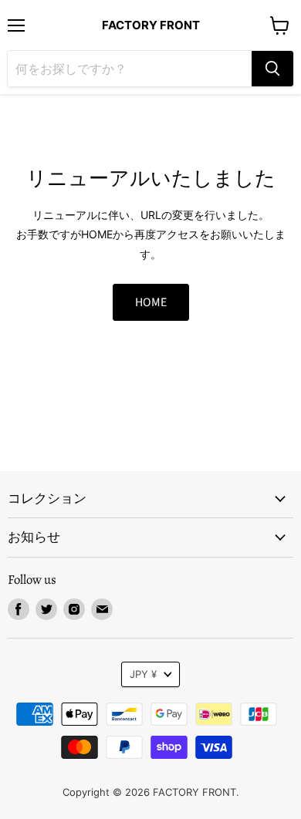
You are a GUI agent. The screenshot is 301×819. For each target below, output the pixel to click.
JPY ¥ (143, 674)
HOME (151, 302)
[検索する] (272, 68)
